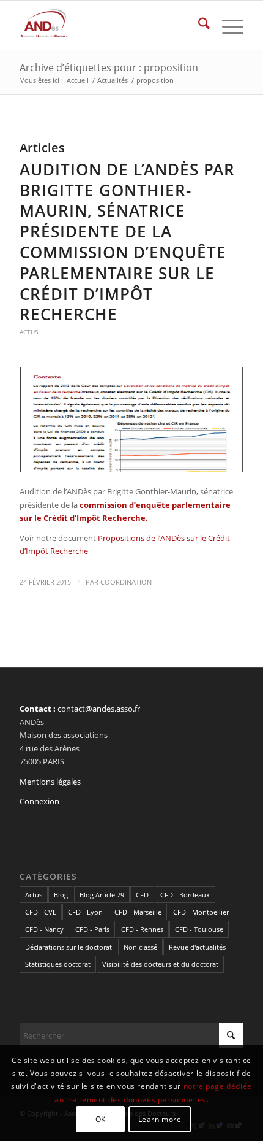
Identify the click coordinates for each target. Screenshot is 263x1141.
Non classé (140, 946)
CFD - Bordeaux (185, 894)
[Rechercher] (198, 25)
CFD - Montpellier (201, 911)
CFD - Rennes (142, 929)
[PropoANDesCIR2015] (131, 420)
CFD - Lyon (85, 911)
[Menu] (226, 25)
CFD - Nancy (44, 929)
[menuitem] (198, 25)
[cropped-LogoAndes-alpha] (109, 25)
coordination (126, 582)
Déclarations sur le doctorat (68, 946)
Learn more (160, 1119)
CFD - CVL (40, 911)
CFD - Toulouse (199, 929)
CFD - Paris (92, 929)
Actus (29, 332)
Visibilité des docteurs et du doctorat (160, 964)
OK (100, 1119)
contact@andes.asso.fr (98, 708)
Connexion (39, 801)
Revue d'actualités (197, 946)
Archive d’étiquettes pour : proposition (109, 67)
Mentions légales (50, 781)
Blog (61, 894)
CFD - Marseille (137, 911)
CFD (142, 894)
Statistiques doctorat (58, 964)
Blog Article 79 (102, 894)
